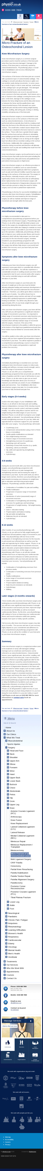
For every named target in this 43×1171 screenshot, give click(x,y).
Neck (12, 754)
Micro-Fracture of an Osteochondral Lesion (20, 855)
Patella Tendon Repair (20, 876)
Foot (12, 909)
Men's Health (14, 953)
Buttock (13, 784)
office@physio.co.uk (16, 1003)
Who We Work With (15, 968)
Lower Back (15, 781)
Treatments (11, 961)
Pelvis (12, 794)
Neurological (13, 913)
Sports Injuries (13, 744)
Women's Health (15, 933)
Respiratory (13, 937)
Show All (13, 723)
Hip (11, 798)
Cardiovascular (14, 940)
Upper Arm (14, 761)
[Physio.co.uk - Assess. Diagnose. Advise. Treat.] (12, 5)
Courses (10, 975)
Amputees (12, 923)
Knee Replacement (19, 823)
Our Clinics (11, 734)
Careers (8, 1142)
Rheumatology (14, 927)
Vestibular (12, 957)
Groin (12, 801)
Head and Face (16, 751)
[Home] (11, 22)
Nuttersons (32, 1151)
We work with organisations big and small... (21, 1071)
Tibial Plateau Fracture (21, 897)
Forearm (13, 767)
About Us (10, 731)
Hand (12, 774)
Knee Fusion (16, 820)
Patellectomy (17, 883)
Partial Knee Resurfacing (22, 869)
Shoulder (14, 757)
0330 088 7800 (13, 10)
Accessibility (9, 1139)
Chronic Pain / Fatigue (18, 920)
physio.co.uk (7, 1151)
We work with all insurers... (21, 1092)
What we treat (17, 22)
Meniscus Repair (18, 841)
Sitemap (8, 1137)
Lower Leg (14, 902)
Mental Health (14, 950)
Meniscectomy (17, 850)
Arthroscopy (16, 817)
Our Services (12, 965)
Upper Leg (14, 804)
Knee (31, 22)
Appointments (12, 972)
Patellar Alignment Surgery (22, 879)
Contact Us (11, 978)
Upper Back (15, 778)
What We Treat (13, 738)
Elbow (12, 764)
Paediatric (12, 916)
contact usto (19, 697)
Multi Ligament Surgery (21, 859)
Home (8, 727)
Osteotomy (16, 866)
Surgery (26, 22)
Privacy (7, 1144)
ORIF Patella (16, 863)
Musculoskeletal (15, 741)
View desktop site (8, 1156)
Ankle (12, 905)
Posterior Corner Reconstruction (18, 887)
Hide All (6, 723)
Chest (12, 788)
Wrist (12, 771)
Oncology (12, 947)
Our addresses (15, 1009)
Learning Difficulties (17, 930)
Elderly (11, 943)
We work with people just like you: (22, 1113)
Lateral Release (18, 832)
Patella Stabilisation (19, 873)
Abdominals (15, 791)
